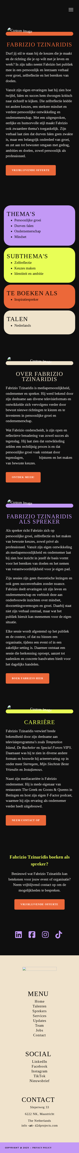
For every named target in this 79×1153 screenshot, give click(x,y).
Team (39, 1025)
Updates (39, 1021)
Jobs (39, 1030)
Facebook (40, 1066)
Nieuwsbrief (39, 1081)
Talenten (40, 1006)
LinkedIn (39, 1061)
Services (39, 1016)
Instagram (39, 1071)
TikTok (40, 1076)
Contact (39, 1035)
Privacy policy (42, 1148)
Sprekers (39, 1011)
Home (39, 1001)
